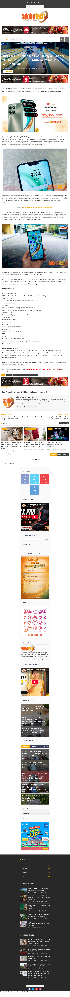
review (24, 876)
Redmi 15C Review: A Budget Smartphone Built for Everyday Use (34, 798)
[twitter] (34, 2)
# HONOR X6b (17, 375)
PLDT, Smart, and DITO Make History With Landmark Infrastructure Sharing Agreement (39, 923)
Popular (25, 746)
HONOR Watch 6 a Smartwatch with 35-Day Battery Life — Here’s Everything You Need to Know (11, 445)
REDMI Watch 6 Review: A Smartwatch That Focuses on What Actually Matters (34, 730)
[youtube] (31, 2)
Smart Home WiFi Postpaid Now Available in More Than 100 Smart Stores (39, 907)
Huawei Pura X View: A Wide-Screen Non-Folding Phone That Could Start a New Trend (34, 444)
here (26, 365)
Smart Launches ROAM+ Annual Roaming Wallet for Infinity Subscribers (39, 897)
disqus (59, 454)
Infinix (50, 429)
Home (6, 39)
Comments (44, 746)
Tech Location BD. (16, 992)
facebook (65, 454)
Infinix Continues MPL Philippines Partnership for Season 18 (56, 444)
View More (65, 423)
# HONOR (9, 375)
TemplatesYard (31, 995)
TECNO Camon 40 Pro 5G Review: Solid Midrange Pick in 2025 (34, 765)
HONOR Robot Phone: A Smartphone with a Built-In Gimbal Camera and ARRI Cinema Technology (39, 973)
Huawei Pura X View (31, 429)
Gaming (24, 869)
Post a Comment (9, 463)
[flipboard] (41, 1)
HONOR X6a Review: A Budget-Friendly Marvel (38, 207)
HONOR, (26, 68)
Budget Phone (26, 865)
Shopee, (38, 68)
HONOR (5, 429)
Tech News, (44, 68)
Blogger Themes (49, 995)
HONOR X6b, (32, 68)
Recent (35, 746)
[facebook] (38, 2)
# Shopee (25, 375)
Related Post (7, 423)
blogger (53, 454)
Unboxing (25, 872)
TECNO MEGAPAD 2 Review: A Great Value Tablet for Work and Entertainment (34, 708)
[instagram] (27, 2)
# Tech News (33, 375)
